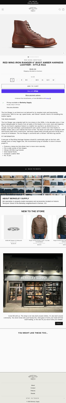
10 (31, 80)
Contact (33, 388)
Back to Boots (34, 169)
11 (42, 80)
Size (33, 77)
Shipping (26, 71)
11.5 (47, 80)
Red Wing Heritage (33, 60)
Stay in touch (32, 398)
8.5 (17, 80)
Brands (33, 393)
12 (53, 80)
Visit (59, 323)
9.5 (26, 80)
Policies (33, 390)
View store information (13, 107)
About (33, 385)
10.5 (37, 80)
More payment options (33, 95)
